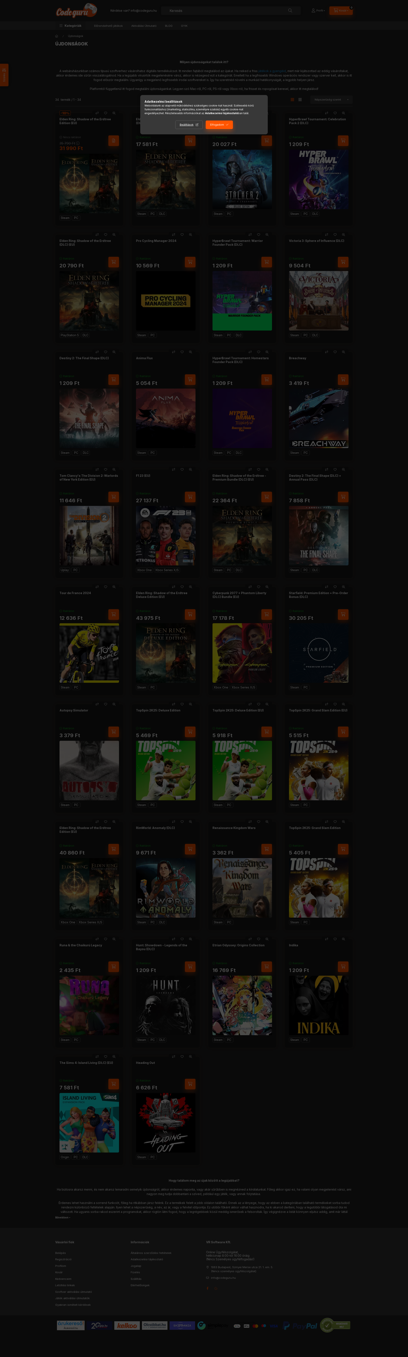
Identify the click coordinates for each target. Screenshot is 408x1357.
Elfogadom (217, 124)
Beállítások (187, 124)
